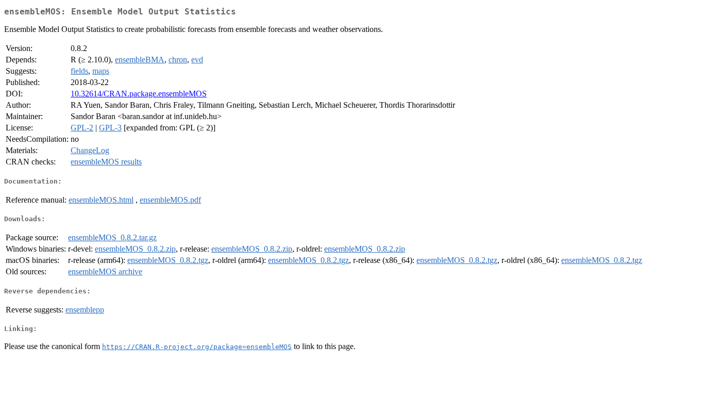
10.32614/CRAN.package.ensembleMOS (139, 93)
